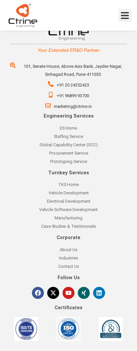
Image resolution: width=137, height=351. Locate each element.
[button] (125, 15)
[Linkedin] (99, 293)
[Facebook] (38, 293)
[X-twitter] (53, 293)
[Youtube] (68, 293)
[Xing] (84, 293)
